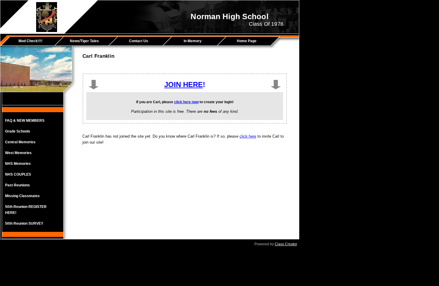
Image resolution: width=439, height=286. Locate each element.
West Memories (18, 153)
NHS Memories (18, 164)
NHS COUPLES (18, 174)
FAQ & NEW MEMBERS (24, 120)
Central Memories (20, 142)
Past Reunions (17, 185)
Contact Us (138, 41)
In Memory (193, 41)
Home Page (247, 41)
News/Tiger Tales (84, 41)
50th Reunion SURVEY (24, 223)
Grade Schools (17, 131)
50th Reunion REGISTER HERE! (26, 210)
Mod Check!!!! (30, 41)
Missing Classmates (22, 196)
